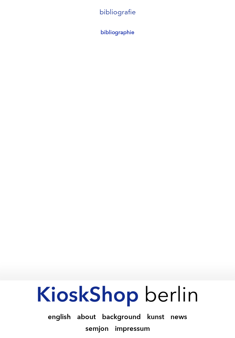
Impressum (132, 329)
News (179, 317)
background (121, 317)
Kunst (155, 317)
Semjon (97, 329)
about (86, 317)
